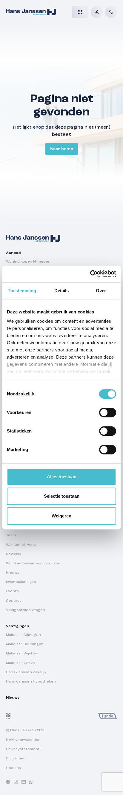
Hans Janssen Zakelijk (26, 672)
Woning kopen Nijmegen (28, 262)
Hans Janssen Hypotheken (31, 681)
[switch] (107, 412)
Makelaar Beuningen (25, 644)
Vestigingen (17, 626)
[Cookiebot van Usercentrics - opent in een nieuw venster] (90, 274)
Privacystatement (23, 749)
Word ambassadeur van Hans (33, 563)
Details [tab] (61, 290)
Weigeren (61, 515)
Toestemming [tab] (22, 290)
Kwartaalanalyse (21, 582)
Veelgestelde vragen (25, 610)
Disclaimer (15, 758)
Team (11, 535)
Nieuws (12, 573)
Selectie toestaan (61, 496)
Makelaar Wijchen (22, 653)
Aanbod (13, 253)
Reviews (13, 554)
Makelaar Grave (20, 663)
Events (12, 591)
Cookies (13, 768)
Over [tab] (101, 290)
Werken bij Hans (21, 545)
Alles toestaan (61, 476)
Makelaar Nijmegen (23, 635)
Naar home (61, 149)
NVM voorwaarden (23, 740)
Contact (13, 601)
